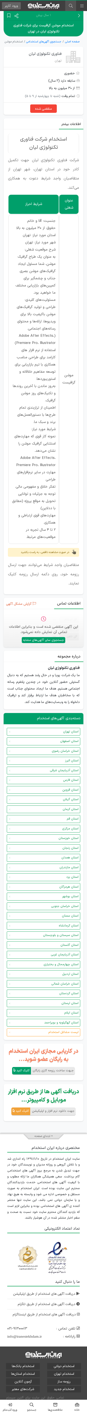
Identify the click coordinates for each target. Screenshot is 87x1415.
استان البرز (72, 760)
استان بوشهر (70, 896)
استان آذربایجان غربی (65, 954)
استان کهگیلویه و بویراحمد (61, 1022)
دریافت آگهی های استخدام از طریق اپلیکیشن (44, 1293)
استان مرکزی (70, 828)
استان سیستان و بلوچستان (61, 935)
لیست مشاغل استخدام (63, 1032)
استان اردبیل (70, 974)
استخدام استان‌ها (23, 1373)
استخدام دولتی (64, 1366)
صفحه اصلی (72, 42)
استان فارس (71, 780)
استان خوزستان (68, 838)
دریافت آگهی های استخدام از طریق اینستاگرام (45, 1314)
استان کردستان (69, 993)
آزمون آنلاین (23, 1381)
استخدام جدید (64, 1389)
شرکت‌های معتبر (23, 1389)
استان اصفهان (69, 741)
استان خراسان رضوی (65, 751)
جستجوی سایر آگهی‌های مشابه (43, 640)
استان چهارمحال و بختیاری (61, 964)
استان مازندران (69, 867)
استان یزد (72, 877)
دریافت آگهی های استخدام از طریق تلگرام (47, 1304)
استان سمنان (70, 915)
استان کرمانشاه (69, 925)
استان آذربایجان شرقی (64, 770)
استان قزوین (70, 789)
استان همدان (70, 857)
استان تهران (71, 731)
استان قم (73, 818)
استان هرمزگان (69, 886)
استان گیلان (71, 799)
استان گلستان (69, 945)
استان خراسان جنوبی (65, 906)
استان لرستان (70, 1003)
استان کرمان (71, 809)
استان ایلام (71, 1012)
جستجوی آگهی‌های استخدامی (43, 42)
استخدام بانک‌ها (23, 1366)
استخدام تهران (64, 1373)
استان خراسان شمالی (65, 983)
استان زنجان (70, 848)
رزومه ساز (64, 1381)
